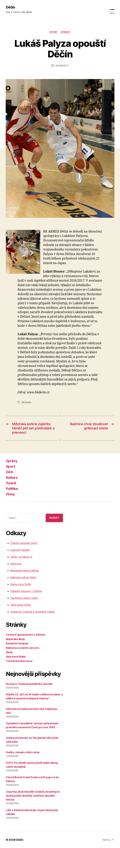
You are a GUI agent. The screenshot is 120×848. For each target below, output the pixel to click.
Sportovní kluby (16, 656)
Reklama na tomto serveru (22, 647)
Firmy (10, 494)
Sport (54, 32)
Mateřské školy (15, 639)
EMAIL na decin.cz (21, 556)
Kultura (11, 477)
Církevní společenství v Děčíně (25, 634)
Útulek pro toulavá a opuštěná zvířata (32, 611)
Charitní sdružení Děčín (23, 543)
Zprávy (65, 32)
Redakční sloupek (17, 643)
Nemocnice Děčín (20, 584)
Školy (9, 652)
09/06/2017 (61, 65)
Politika (12, 489)
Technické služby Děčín (24, 598)
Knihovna (15, 563)
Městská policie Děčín (23, 577)
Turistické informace (19, 661)
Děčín (10, 7)
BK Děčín (26, 402)
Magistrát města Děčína (24, 570)
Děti (9, 472)
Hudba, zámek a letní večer (23, 752)
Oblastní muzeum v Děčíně (26, 591)
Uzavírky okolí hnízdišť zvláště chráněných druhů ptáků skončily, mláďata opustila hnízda (33, 795)
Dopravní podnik (20, 550)
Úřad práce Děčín (20, 604)
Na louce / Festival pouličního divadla (29, 683)
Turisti (11, 483)
